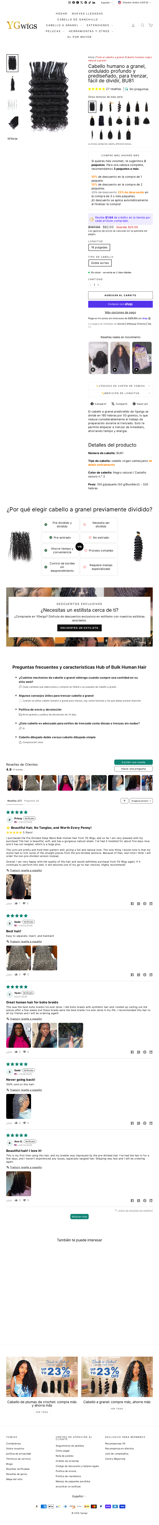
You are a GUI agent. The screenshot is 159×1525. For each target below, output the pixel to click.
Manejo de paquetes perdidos (73, 1481)
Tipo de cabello (101, 257)
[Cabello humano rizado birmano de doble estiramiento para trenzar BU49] (92, 121)
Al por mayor (79, 36)
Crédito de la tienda (67, 1460)
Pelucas (54, 31)
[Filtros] (124, 800)
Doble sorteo (100, 263)
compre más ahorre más (120, 155)
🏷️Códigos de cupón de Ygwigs (120, 386)
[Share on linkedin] (151, 904)
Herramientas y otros (90, 31)
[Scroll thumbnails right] (149, 782)
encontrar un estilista (68, 1486)
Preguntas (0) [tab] (31, 800)
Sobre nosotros (15, 1448)
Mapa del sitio (14, 1479)
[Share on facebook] (132, 904)
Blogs (9, 1463)
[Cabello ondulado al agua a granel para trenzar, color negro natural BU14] (128, 107)
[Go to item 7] (116, 783)
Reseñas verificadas (18, 1468)
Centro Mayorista (115, 1458)
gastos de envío (102, 230)
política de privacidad (18, 1453)
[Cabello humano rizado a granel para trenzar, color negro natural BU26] (119, 121)
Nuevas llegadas (87, 13)
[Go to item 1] (15, 783)
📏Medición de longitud (121, 393)
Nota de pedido (64, 1455)
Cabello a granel (63, 25)
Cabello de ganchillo (78, 19)
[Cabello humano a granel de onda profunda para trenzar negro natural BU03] (101, 107)
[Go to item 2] (32, 783)
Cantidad (95, 279)
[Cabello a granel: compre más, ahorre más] (117, 1377)
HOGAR (61, 13)
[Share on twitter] (138, 904)
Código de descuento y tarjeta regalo (77, 1466)
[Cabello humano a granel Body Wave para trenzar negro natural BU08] (119, 107)
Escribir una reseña (133, 762)
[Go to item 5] (82, 783)
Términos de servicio (18, 1458)
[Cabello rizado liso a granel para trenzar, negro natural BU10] (110, 135)
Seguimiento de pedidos (70, 1445)
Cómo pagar (63, 1450)
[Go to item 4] (65, 783)
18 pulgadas (99, 247)
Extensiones (99, 25)
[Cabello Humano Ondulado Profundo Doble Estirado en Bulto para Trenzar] (128, 135)
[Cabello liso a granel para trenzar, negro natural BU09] (101, 135)
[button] (96, 89)
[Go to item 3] (49, 783)
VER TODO (42, 1412)
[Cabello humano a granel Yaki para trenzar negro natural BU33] (119, 135)
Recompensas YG (115, 1443)
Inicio (91, 57)
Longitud (95, 241)
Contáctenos (13, 1443)
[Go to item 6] (99, 783)
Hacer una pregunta (133, 768)
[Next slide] (150, 358)
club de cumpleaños (117, 1453)
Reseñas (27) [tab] (14, 800)
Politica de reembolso (68, 1476)
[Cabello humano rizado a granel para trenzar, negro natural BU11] (146, 121)
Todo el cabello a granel (110, 57)
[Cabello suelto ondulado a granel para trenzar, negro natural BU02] (110, 107)
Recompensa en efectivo (119, 1448)
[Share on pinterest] (145, 904)
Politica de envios (66, 1471)
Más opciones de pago (120, 312)
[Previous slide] (91, 358)
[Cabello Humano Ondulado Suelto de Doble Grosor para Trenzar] (128, 121)
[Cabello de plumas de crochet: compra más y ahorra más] (42, 1377)
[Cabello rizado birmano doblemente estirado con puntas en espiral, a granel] (110, 121)
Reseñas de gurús (16, 1474)
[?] (89, 327)
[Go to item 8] (132, 783)
